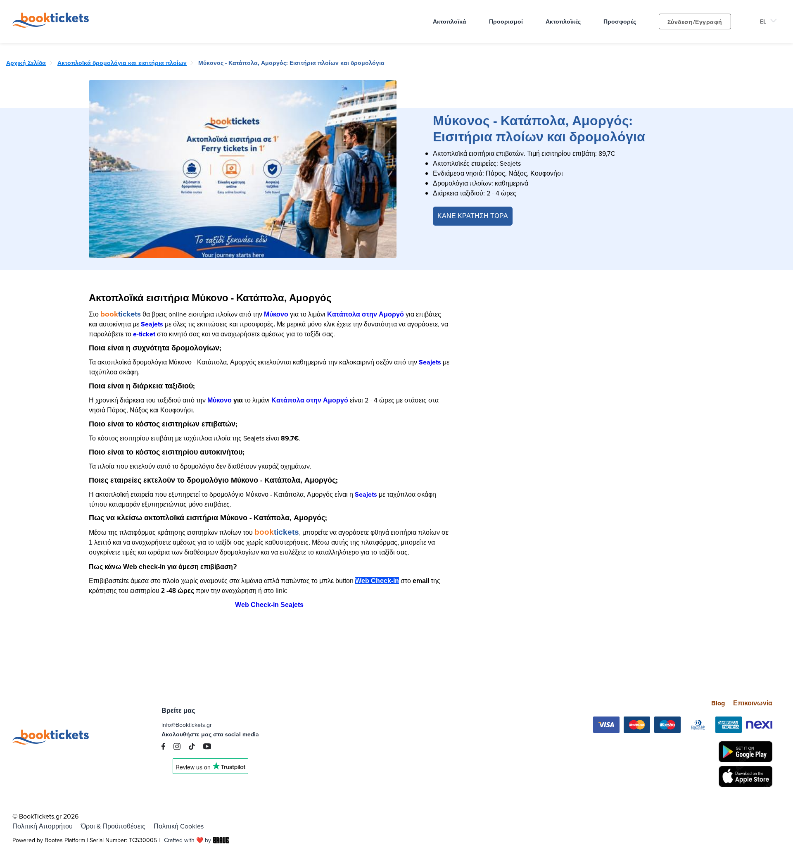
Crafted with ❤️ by (187, 840)
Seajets (152, 324)
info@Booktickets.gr (186, 725)
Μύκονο (276, 314)
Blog (718, 703)
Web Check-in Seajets (269, 604)
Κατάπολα (344, 314)
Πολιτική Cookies (179, 826)
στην (370, 314)
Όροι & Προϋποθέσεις (113, 826)
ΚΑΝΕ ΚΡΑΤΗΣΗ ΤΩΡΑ (472, 215)
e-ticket (144, 334)
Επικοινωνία (752, 703)
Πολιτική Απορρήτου (42, 826)
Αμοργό (391, 314)
